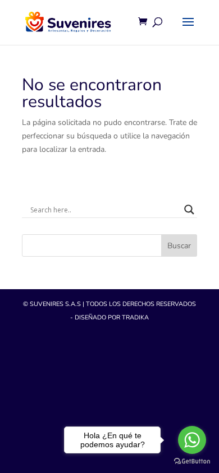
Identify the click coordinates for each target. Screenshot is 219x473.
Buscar (179, 245)
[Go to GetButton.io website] (192, 461)
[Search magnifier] (189, 209)
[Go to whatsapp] (192, 440)
